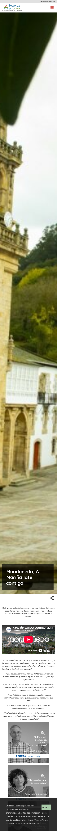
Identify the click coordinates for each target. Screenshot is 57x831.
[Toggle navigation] (52, 7)
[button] (52, 597)
